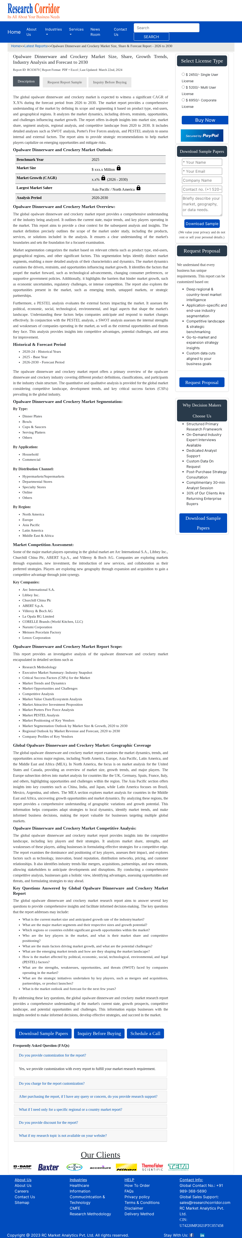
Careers (22, 1191)
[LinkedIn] (202, 1235)
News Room (95, 32)
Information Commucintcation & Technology (87, 1197)
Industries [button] (53, 29)
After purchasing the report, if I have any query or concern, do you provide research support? (88, 1096)
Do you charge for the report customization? (52, 1083)
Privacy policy (137, 1196)
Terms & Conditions (142, 1202)
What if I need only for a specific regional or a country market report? (70, 1109)
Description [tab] (26, 81)
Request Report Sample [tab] (65, 82)
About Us (31, 32)
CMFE (75, 1208)
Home (14, 32)
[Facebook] (191, 1235)
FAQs (129, 1191)
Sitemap (22, 1202)
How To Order (137, 1185)
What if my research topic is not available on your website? (63, 1136)
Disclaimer (134, 1208)
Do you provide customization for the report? (52, 1055)
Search (151, 36)
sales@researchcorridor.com (205, 1202)
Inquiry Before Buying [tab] (110, 82)
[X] (197, 1235)
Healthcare (79, 1185)
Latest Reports (35, 46)
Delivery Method (139, 1213)
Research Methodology (90, 1213)
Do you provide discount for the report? (48, 1123)
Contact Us (120, 32)
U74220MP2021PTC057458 (201, 1226)
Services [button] (76, 29)
